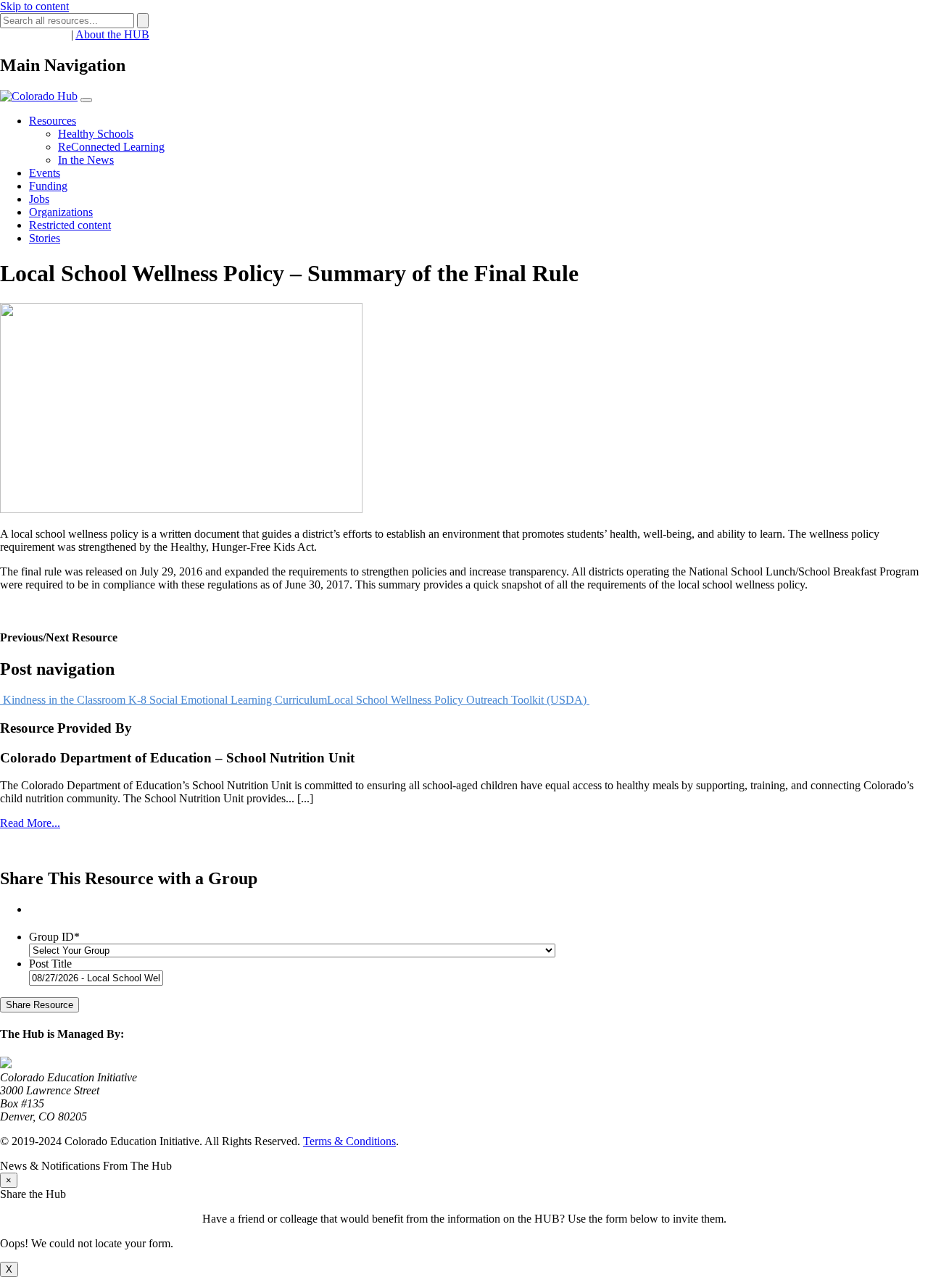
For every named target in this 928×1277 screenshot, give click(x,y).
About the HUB (112, 34)
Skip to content (34, 6)
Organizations (61, 212)
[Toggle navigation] (86, 100)
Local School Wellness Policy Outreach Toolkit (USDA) (458, 700)
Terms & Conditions (349, 1141)
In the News (86, 160)
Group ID (54, 937)
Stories (44, 238)
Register (19, 34)
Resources (52, 121)
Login (54, 34)
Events (44, 173)
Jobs (39, 199)
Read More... (30, 823)
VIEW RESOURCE (48, 609)
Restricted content (70, 225)
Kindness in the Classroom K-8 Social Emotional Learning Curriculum (163, 700)
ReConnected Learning (111, 147)
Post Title (50, 963)
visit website (28, 847)
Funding (48, 186)
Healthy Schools (95, 134)
